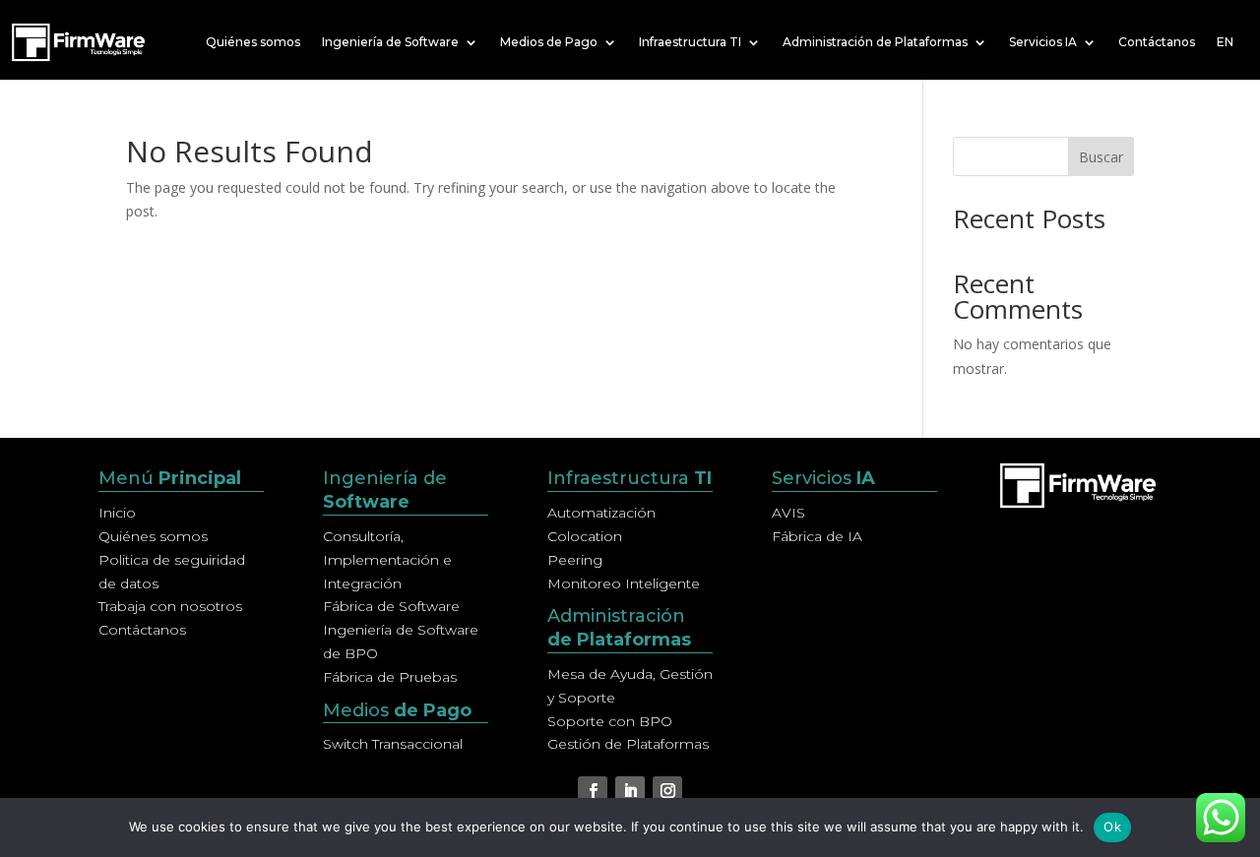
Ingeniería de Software (390, 41)
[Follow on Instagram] (667, 791)
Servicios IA (1043, 41)
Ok (1112, 826)
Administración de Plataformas (875, 41)
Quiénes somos (253, 41)
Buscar (1101, 157)
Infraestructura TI (690, 41)
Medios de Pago (549, 41)
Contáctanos (1156, 41)
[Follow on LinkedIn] (630, 791)
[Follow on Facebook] (592, 791)
